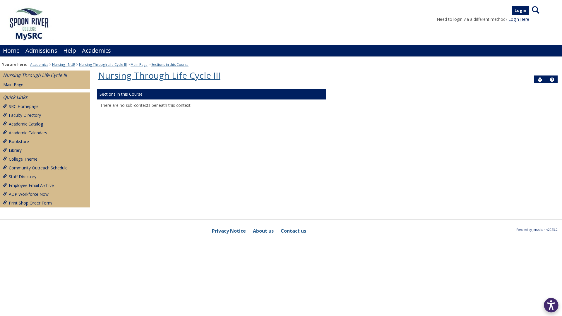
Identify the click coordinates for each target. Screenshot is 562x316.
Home (11, 50)
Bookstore (19, 141)
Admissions (41, 50)
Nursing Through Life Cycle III (103, 64)
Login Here (518, 19)
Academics (96, 50)
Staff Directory (22, 176)
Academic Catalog (26, 124)
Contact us (293, 231)
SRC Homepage (24, 106)
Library (15, 150)
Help (69, 50)
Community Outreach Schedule (38, 168)
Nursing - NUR (63, 64)
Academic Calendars (28, 132)
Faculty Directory (25, 115)
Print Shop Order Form (30, 203)
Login (520, 10)
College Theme (23, 159)
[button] (552, 79)
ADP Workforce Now (29, 194)
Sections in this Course (170, 64)
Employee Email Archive (31, 185)
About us (263, 231)
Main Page (139, 64)
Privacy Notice (229, 231)
